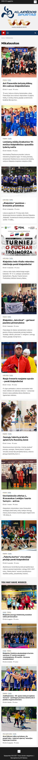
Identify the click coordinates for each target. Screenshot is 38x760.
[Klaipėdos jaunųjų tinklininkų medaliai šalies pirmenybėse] (19, 597)
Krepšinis (5, 138)
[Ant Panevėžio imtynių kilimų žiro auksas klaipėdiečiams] (19, 62)
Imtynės (5, 80)
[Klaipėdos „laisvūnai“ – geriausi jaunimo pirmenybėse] (19, 299)
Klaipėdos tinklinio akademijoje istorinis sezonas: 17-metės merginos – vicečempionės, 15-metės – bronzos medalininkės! (18, 656)
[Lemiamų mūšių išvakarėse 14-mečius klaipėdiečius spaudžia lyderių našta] (19, 120)
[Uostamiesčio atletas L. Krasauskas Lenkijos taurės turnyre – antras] (19, 474)
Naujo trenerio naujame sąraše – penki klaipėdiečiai (18, 380)
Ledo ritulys (6, 199)
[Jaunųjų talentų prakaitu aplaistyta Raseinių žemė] (19, 416)
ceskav (16, 89)
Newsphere (14, 758)
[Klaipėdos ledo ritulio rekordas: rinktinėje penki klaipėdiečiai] (19, 240)
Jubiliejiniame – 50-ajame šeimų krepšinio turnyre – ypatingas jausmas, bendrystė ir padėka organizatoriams (19, 698)
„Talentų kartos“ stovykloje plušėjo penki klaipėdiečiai (17, 558)
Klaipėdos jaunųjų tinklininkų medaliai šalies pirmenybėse (17, 616)
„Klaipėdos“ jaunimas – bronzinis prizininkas (14, 204)
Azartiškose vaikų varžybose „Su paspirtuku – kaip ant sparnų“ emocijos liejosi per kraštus (17, 738)
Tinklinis (9, 612)
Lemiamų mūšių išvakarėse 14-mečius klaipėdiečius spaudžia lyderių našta (18, 144)
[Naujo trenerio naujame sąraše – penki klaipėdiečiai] (19, 357)
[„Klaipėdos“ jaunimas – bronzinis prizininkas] (19, 182)
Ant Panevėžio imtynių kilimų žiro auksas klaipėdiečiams (17, 84)
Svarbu (9, 80)
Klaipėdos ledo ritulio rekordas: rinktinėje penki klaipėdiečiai (18, 263)
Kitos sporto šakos (7, 734)
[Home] (3, 33)
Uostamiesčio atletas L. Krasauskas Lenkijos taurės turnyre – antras (17, 498)
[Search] (35, 33)
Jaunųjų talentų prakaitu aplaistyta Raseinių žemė (15, 438)
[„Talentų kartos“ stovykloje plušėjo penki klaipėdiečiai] (19, 535)
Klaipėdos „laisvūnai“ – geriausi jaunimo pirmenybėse (18, 321)
